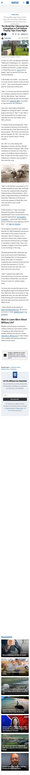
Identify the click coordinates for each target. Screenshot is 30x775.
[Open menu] (2, 2)
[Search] (24, 2)
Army (19, 70)
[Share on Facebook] (13, 34)
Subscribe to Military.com (9, 336)
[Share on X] (16, 34)
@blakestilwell (18, 312)
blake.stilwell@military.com (10, 310)
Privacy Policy (19, 408)
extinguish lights (15, 101)
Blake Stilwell (8, 38)
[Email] (18, 34)
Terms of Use (9, 408)
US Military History (15, 14)
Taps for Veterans (14, 224)
